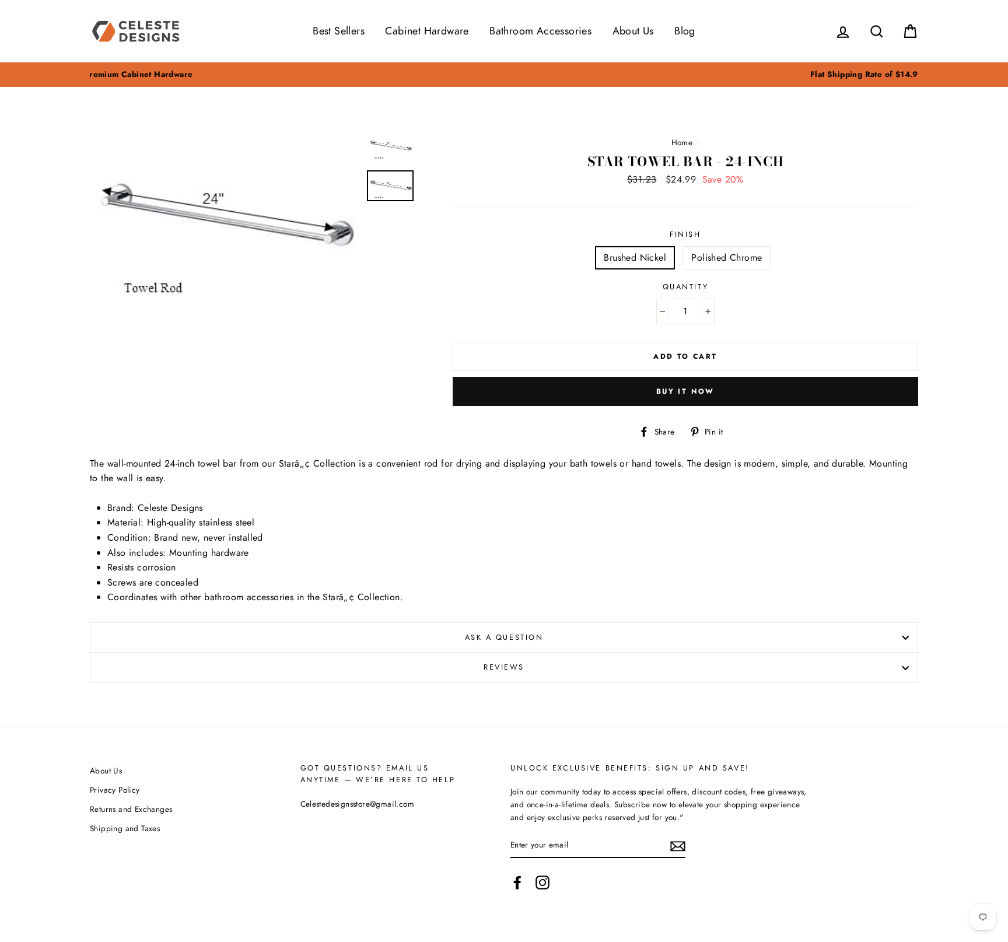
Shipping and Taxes (125, 828)
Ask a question (504, 637)
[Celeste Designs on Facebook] (517, 883)
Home (682, 142)
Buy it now (685, 391)
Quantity (685, 286)
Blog (684, 30)
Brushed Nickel (635, 257)
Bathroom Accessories (540, 30)
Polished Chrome (726, 257)
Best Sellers (339, 30)
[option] (504, 74)
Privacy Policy (115, 790)
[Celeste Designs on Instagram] (543, 883)
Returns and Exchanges (131, 809)
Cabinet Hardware (426, 30)
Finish (685, 234)
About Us (633, 30)
